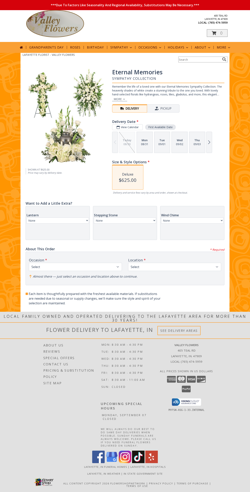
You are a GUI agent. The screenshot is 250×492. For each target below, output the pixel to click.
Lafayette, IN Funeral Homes (105, 467)
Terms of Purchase (192, 483)
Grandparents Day (46, 47)
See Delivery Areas (179, 330)
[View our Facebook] (98, 462)
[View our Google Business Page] (111, 462)
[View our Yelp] (151, 462)
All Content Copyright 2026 (86, 483)
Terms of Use (137, 486)
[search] (224, 59)
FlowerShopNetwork (127, 483)
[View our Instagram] (125, 462)
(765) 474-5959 (218, 22)
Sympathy (119, 47)
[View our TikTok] (138, 462)
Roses (75, 47)
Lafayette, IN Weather (103, 473)
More (221, 47)
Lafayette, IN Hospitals (148, 467)
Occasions (147, 47)
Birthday (95, 47)
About (200, 47)
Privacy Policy (161, 483)
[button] (217, 33)
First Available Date (160, 127)
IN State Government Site (143, 473)
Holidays (176, 47)
